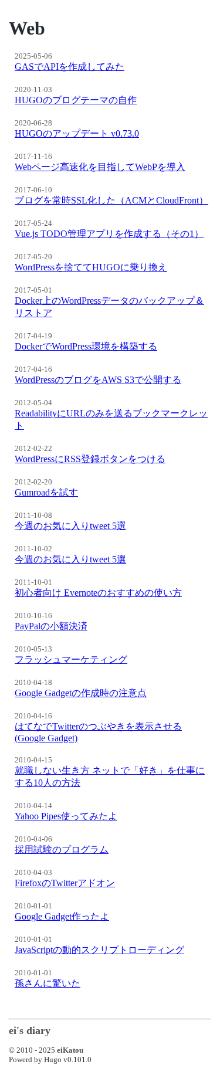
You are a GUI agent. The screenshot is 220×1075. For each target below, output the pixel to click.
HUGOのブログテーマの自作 (76, 100)
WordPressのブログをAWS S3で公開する (98, 380)
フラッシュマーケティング (71, 659)
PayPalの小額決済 (51, 626)
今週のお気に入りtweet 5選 (70, 526)
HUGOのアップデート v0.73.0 (77, 133)
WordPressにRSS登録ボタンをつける (90, 459)
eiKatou (70, 1050)
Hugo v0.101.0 (68, 1059)
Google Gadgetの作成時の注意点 (81, 693)
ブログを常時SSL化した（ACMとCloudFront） (111, 200)
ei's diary (29, 1030)
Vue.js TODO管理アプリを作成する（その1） (109, 234)
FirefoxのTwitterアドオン (65, 883)
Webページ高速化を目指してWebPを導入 (100, 167)
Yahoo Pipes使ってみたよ (66, 816)
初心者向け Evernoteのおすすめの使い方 (98, 593)
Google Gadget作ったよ (62, 916)
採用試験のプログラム (62, 849)
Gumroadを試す (46, 492)
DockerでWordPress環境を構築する (86, 346)
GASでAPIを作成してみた (69, 67)
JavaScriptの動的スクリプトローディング (99, 950)
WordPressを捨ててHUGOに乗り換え (91, 267)
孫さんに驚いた (47, 983)
